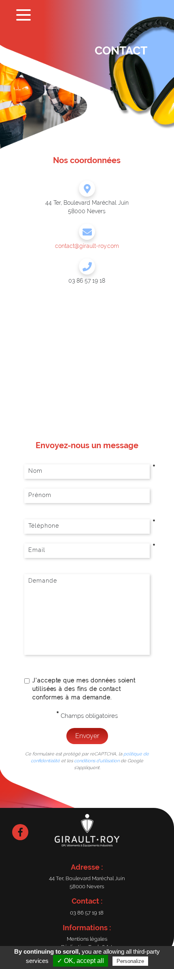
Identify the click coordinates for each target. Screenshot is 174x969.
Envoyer (87, 736)
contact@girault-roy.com (87, 246)
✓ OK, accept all (80, 960)
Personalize (130, 961)
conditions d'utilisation (96, 760)
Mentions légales (87, 939)
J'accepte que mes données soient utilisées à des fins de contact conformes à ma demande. (84, 689)
